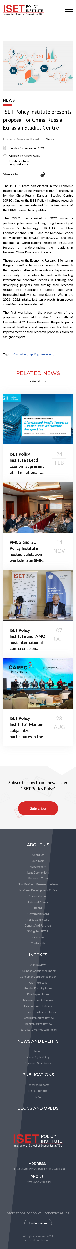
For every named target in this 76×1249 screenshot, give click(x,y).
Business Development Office (38, 890)
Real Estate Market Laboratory (38, 1029)
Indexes (38, 954)
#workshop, (20, 354)
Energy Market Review (38, 1023)
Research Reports (38, 1084)
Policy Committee (38, 919)
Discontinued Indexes (38, 1006)
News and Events (29, 139)
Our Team (38, 860)
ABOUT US (38, 844)
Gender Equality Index (38, 988)
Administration (38, 896)
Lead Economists (38, 872)
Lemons (46, 1240)
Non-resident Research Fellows (38, 884)
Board (38, 907)
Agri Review (38, 964)
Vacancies (38, 937)
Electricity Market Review (38, 1017)
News (50, 139)
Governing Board (38, 913)
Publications (38, 1074)
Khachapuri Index (38, 994)
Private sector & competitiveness (19, 162)
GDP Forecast (38, 982)
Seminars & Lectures (38, 1063)
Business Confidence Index (38, 970)
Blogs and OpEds (38, 1108)
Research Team (38, 878)
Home (7, 139)
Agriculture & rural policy (24, 155)
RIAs (38, 1096)
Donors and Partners (38, 925)
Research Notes (38, 1090)
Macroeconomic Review (38, 1000)
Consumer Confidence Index (38, 976)
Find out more (38, 1223)
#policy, (34, 354)
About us (38, 854)
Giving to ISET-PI (38, 931)
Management (38, 866)
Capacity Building (38, 1057)
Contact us (38, 943)
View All (35, 380)
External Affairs (38, 902)
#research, (47, 354)
